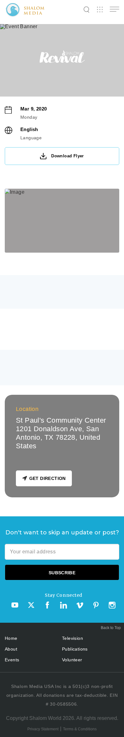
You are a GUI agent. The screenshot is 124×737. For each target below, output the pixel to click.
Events (12, 659)
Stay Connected (63, 595)
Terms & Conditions (80, 729)
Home (11, 638)
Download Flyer (67, 156)
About (11, 649)
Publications (75, 649)
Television (72, 638)
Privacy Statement (43, 729)
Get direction (47, 478)
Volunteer (72, 659)
